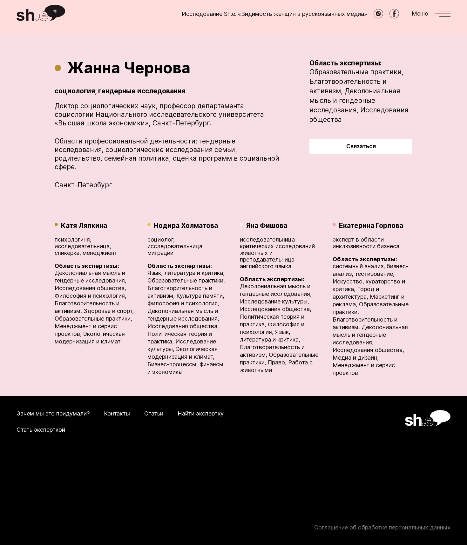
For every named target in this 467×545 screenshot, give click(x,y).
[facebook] (394, 13)
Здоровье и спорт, (109, 311)
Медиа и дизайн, (356, 357)
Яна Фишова (266, 225)
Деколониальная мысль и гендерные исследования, (354, 100)
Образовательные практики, (356, 72)
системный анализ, (359, 266)
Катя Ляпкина (84, 225)
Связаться (361, 146)
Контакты (117, 413)
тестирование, (375, 273)
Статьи (153, 413)
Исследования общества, (90, 288)
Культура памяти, (200, 295)
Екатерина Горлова (371, 225)
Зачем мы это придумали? (53, 413)
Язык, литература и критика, (186, 272)
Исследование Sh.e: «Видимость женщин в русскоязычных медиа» (274, 13)
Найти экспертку (201, 413)
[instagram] (378, 13)
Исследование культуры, (274, 301)
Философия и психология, (90, 295)
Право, (277, 362)
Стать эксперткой (41, 429)
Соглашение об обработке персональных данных (382, 527)
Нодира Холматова (186, 225)
